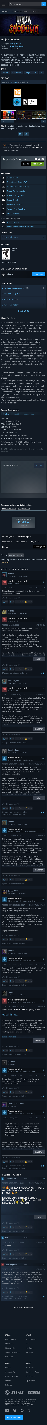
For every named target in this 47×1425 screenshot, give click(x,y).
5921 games (12, 995)
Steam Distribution (12, 1352)
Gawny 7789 (13, 891)
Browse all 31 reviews (23, 1307)
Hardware (29, 1348)
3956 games (12, 613)
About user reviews (9, 509)
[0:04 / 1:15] (23, 97)
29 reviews (22, 893)
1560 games (12, 683)
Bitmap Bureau (15, 43)
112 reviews (23, 683)
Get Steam (30, 1367)
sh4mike (11, 1061)
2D (35, 72)
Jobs (27, 1344)
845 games (11, 953)
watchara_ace (13, 681)
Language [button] (6, 542)
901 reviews (23, 752)
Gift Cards (9, 1357)
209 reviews (22, 953)
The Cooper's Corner (16, 1104)
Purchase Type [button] (23, 537)
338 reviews (22, 824)
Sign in (4, 126)
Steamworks (10, 1348)
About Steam (10, 1339)
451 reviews (23, 995)
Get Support (30, 1376)
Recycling (29, 1352)
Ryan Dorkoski (13, 750)
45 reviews (11, 1064)
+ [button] (41, 72)
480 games (11, 824)
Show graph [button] (38, 547)
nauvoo (11, 574)
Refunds (8, 1385)
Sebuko (11, 950)
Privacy (8, 1367)
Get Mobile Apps (13, 1417)
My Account (31, 1380)
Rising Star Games (17, 46)
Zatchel (11, 821)
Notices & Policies (12, 1376)
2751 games (12, 752)
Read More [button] (39, 659)
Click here (35, 147)
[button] (5, 11)
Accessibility (10, 1372)
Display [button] (5, 547)
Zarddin (11, 992)
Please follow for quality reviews (21, 1010)
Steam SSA (9, 1344)
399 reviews (23, 613)
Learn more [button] (38, 274)
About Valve (30, 1339)
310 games (11, 893)
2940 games (12, 576)
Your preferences (24, 509)
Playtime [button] (34, 542)
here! (7, 1128)
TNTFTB (11, 611)
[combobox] (25, 4)
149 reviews (12, 1106)
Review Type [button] (7, 537)
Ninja (27, 72)
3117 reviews (23, 576)
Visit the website (9, 299)
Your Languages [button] (14, 555)
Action (5, 72)
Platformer (16, 72)
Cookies (8, 1380)
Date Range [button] (20, 542)
